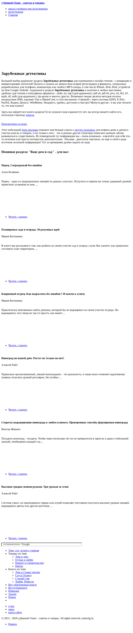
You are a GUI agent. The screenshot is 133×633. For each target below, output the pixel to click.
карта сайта (15, 612)
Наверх (12, 624)
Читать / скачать (17, 216)
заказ (11, 609)
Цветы (19, 566)
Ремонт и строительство (29, 562)
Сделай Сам (22, 578)
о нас (11, 606)
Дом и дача (21, 556)
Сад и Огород (23, 575)
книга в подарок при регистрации (28, 8)
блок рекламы (30, 129)
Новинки (13, 590)
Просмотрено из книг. (14, 124)
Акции (12, 594)
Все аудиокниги (17, 587)
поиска (30, 115)
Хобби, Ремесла (24, 581)
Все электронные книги (22, 584)
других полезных (85, 129)
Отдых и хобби (24, 559)
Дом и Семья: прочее (27, 572)
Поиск (12, 597)
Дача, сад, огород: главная (23, 550)
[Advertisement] (46, 43)
